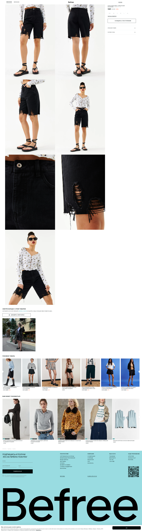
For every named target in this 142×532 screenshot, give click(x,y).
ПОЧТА (4, 461)
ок (126, 528)
